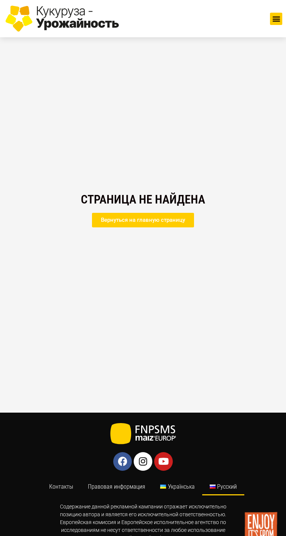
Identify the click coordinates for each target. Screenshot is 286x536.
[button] (276, 19)
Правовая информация (116, 486)
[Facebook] (122, 461)
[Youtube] (163, 461)
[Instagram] (143, 461)
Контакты (61, 486)
